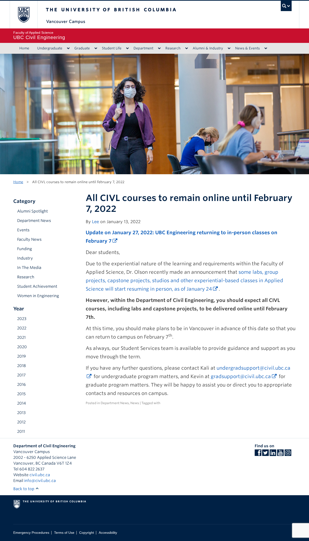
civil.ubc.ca (39, 475)
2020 (22, 347)
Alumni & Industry (208, 48)
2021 (21, 337)
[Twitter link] (265, 454)
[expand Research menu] (186, 48)
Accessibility (108, 532)
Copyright (86, 532)
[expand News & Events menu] (265, 48)
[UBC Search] (286, 6)
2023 (21, 318)
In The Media (29, 267)
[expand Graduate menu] (95, 48)
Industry (25, 258)
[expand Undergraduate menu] (68, 48)
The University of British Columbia (23, 14)
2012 (21, 422)
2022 (21, 328)
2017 (21, 375)
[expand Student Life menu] (127, 48)
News (134, 403)
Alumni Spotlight (32, 211)
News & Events (247, 48)
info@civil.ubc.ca (40, 480)
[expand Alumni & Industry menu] (229, 48)
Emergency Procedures (31, 532)
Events (23, 230)
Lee (95, 221)
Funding (24, 249)
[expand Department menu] (159, 48)
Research (173, 48)
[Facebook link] (258, 454)
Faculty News (29, 239)
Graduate (82, 48)
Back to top (24, 489)
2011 (21, 431)
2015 (21, 394)
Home (24, 48)
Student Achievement (37, 286)
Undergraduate (49, 48)
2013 (21, 412)
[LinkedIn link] (273, 454)
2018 (21, 365)
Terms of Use (64, 532)
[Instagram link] (288, 454)
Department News (34, 220)
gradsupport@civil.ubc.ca (241, 376)
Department (143, 48)
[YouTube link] (280, 454)
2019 (21, 356)
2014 (21, 403)
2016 (21, 384)
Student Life (111, 48)
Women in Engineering (38, 296)
